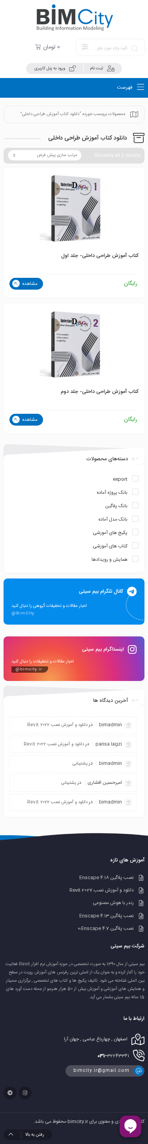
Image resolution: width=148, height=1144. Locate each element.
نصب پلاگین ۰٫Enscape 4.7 (106, 928)
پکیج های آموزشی (110, 533)
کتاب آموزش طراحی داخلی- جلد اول (100, 255)
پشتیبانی (80, 763)
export (120, 479)
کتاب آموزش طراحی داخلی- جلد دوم (100, 391)
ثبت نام (96, 68)
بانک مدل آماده (112, 519)
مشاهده (29, 284)
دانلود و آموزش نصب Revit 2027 (101, 890)
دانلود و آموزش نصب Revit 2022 (57, 725)
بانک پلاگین (116, 506)
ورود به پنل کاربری (49, 68)
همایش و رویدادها (109, 560)
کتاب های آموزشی (110, 546)
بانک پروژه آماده (112, 493)
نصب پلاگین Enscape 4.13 (106, 916)
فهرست (125, 87)
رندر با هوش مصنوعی (113, 903)
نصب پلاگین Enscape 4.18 (106, 878)
